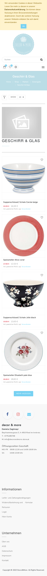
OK (23, 26)
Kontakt (5, 560)
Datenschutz (7, 551)
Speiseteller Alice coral (13, 260)
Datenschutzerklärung (15, 9)
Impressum (7, 555)
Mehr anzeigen (23, 394)
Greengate (36, 82)
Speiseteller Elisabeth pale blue (17, 375)
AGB (4, 546)
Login (4, 512)
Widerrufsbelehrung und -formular (17, 502)
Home (8, 82)
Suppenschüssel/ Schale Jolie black (19, 317)
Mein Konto (7, 516)
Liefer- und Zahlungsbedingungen (16, 498)
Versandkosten (26, 209)
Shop (17, 82)
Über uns (5, 541)
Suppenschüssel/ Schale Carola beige (20, 202)
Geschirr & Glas (23, 85)
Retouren (6, 507)
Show (13, 97)
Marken (25, 82)
